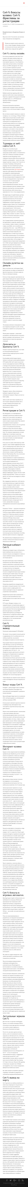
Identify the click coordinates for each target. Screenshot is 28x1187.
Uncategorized (18, 24)
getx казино (17, 169)
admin (5, 24)
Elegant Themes (14, 1183)
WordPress (14, 1185)
